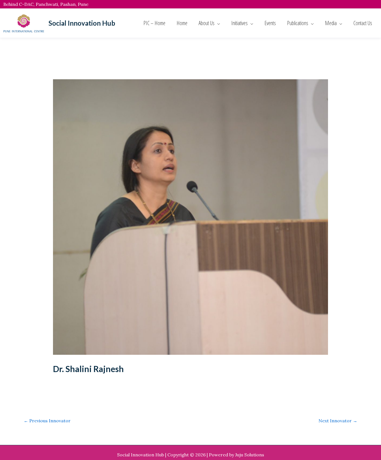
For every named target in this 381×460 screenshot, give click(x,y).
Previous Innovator (47, 420)
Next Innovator (338, 420)
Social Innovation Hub (82, 23)
